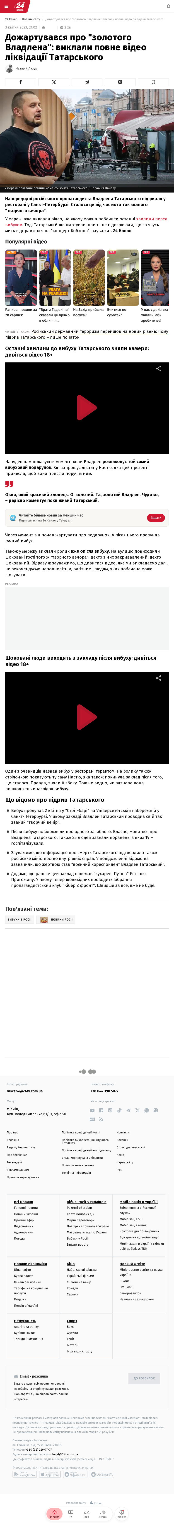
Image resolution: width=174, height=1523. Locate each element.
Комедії (72, 1288)
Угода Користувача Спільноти (82, 1158)
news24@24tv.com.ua (25, 1091)
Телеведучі (14, 1162)
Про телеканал (17, 1155)
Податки (20, 1299)
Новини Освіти (132, 1264)
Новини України (26, 1214)
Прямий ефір (24, 1220)
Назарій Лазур (26, 68)
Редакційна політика (21, 1147)
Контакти (123, 1132)
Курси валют (23, 1276)
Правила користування (23, 1177)
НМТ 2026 (126, 1287)
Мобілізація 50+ (131, 1219)
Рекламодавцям (18, 1169)
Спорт (72, 1321)
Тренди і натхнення (28, 1339)
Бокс (70, 1327)
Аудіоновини (23, 1232)
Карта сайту (125, 1162)
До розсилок (144, 1378)
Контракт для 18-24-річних (139, 1231)
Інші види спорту (79, 1351)
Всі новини (23, 1202)
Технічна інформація (76, 1172)
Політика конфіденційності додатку (86, 1150)
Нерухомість (25, 1321)
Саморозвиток (130, 1293)
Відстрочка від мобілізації (139, 1238)
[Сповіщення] (168, 6)
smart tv (75, 1474)
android (24, 1474)
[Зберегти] (153, 82)
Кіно (71, 1264)
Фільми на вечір (79, 1282)
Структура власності (131, 1147)
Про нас (12, 1132)
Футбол (72, 1333)
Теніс (71, 1339)
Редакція (13, 1140)
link (92, 1110)
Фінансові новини (27, 1282)
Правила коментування (78, 1165)
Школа (125, 1281)
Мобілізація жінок (133, 1225)
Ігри (119, 1169)
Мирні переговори (80, 1220)
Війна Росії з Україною (86, 1202)
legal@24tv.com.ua (65, 1454)
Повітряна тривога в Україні (88, 1226)
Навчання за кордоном (137, 1299)
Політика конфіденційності (81, 1132)
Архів (120, 1155)
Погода (19, 1238)
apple (50, 1474)
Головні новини (26, 1208)
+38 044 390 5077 (104, 1091)
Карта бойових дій (80, 1214)
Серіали (73, 1294)
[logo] (19, 6)
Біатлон (72, 1345)
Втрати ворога (77, 1245)
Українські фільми (80, 1276)
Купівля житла (25, 1333)
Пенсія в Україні (26, 1306)
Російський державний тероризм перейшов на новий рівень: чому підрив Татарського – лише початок (86, 334)
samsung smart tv (102, 1474)
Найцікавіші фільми (82, 1270)
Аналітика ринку (26, 1327)
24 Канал (11, 19)
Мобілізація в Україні (139, 1202)
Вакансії (122, 1140)
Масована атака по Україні (87, 1232)
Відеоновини (24, 1226)
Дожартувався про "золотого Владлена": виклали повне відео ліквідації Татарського (104, 19)
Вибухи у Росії (77, 1238)
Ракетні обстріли (79, 1208)
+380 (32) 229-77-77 (38, 1450)
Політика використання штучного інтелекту (85, 1142)
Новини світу (31, 19)
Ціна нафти (22, 1270)
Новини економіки (30, 1264)
